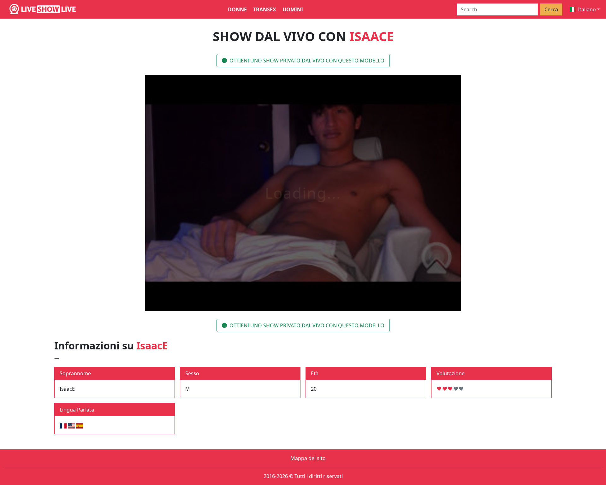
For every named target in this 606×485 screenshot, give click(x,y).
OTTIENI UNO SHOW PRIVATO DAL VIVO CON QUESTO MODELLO (306, 60)
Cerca (551, 9)
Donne (237, 9)
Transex (264, 9)
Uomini (292, 9)
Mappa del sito (308, 458)
